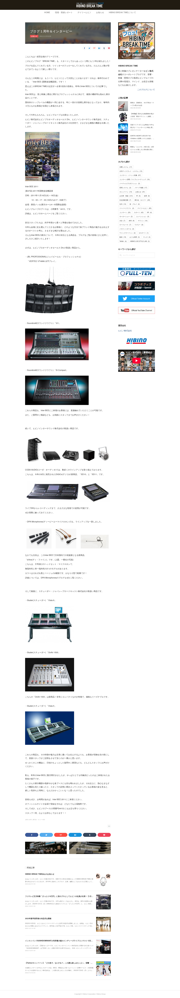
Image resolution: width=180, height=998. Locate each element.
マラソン (142, 220)
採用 (147, 196)
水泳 (122, 220)
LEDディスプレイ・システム (131, 171)
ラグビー (139, 225)
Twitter (123, 241)
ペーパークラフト (127, 208)
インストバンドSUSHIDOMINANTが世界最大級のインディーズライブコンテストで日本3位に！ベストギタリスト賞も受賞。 (73, 940)
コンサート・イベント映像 (130, 175)
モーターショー (126, 216)
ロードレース (125, 225)
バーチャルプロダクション (130, 183)
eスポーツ (144, 233)
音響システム (126, 167)
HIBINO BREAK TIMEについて (122, 12)
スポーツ (139, 212)
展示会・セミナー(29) (39, 819)
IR (138, 196)
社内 (123, 204)
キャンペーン (126, 192)
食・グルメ (135, 204)
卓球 (131, 220)
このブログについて (146, 89)
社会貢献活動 (125, 200)
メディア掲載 (141, 187)
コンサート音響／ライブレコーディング (135, 179)
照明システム (125, 187)
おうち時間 (135, 237)
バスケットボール (127, 229)
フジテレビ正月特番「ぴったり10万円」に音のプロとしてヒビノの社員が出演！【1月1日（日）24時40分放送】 (68, 896)
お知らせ (100, 12)
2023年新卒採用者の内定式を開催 (38, 918)
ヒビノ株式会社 (125, 330)
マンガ (146, 237)
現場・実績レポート (64, 12)
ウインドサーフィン (128, 233)
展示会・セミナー (142, 200)
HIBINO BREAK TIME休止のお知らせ (39, 874)
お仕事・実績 (126, 196)
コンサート (125, 212)
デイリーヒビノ (84, 12)
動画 (123, 237)
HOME (47, 12)
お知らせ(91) (28, 819)
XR (149, 212)
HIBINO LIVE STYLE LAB (140, 241)
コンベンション (142, 216)
